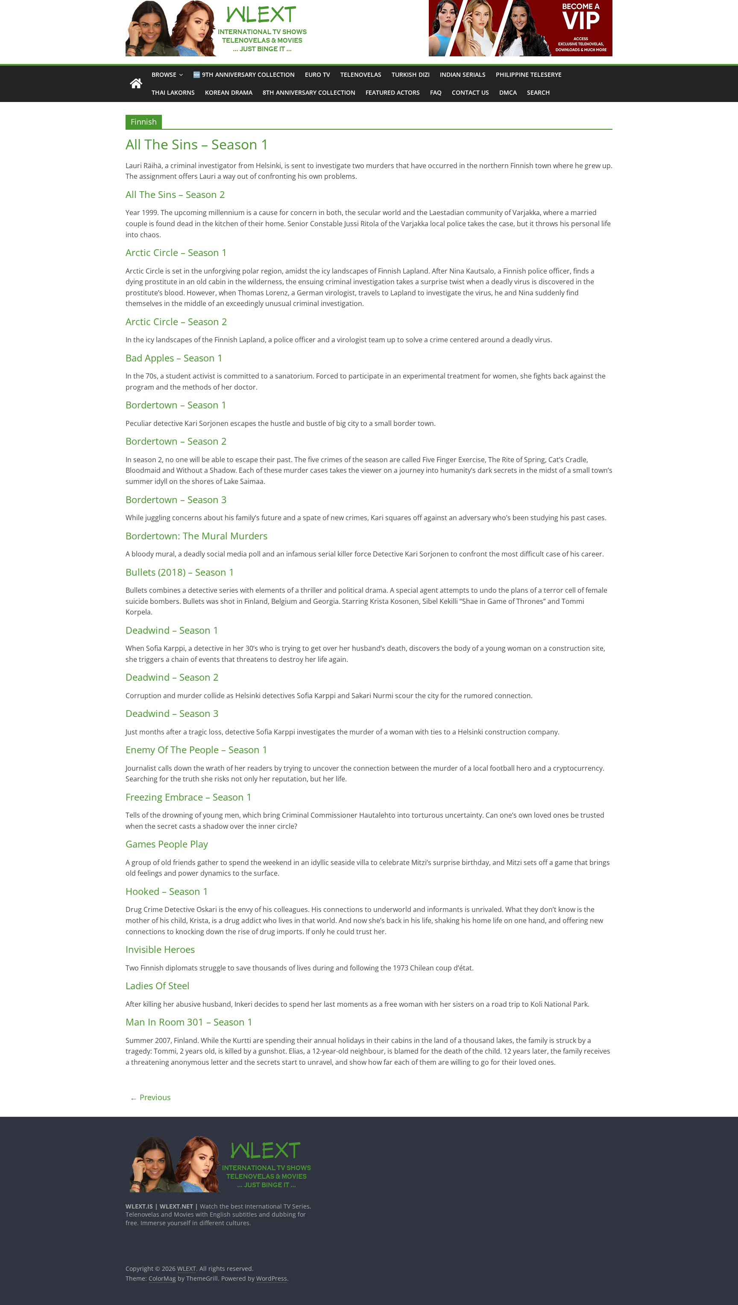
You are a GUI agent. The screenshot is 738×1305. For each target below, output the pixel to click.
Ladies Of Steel (158, 985)
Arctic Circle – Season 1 (176, 252)
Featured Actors (393, 92)
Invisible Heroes (160, 949)
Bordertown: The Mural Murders (196, 535)
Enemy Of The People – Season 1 (197, 749)
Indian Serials (463, 74)
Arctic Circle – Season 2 (176, 321)
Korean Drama (228, 92)
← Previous (150, 1097)
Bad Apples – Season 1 (174, 357)
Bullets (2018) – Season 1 (180, 571)
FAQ (436, 92)
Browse (164, 74)
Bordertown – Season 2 (176, 440)
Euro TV (317, 74)
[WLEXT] (136, 84)
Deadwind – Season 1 (172, 629)
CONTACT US (470, 92)
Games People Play (167, 843)
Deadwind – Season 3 (172, 713)
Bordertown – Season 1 (176, 404)
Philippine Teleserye (529, 74)
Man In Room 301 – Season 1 (189, 1021)
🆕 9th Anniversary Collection (244, 74)
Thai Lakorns (173, 92)
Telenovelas (360, 74)
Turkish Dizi (411, 74)
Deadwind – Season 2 (172, 676)
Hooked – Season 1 (167, 891)
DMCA (508, 92)
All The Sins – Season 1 (197, 144)
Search (538, 92)
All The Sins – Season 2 (175, 194)
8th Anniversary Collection (309, 92)
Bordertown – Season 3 (176, 499)
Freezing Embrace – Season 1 (189, 796)
